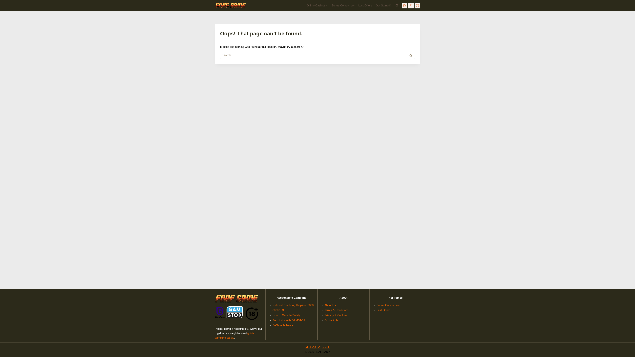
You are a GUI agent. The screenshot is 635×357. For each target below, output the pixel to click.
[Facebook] (404, 5)
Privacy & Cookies (335, 315)
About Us (330, 305)
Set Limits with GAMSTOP (289, 320)
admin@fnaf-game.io (317, 347)
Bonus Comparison (343, 5)
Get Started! (383, 5)
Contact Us (331, 320)
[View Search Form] (397, 6)
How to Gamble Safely (286, 315)
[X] (411, 5)
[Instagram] (417, 5)
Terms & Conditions (336, 310)
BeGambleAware (283, 325)
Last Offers (365, 5)
